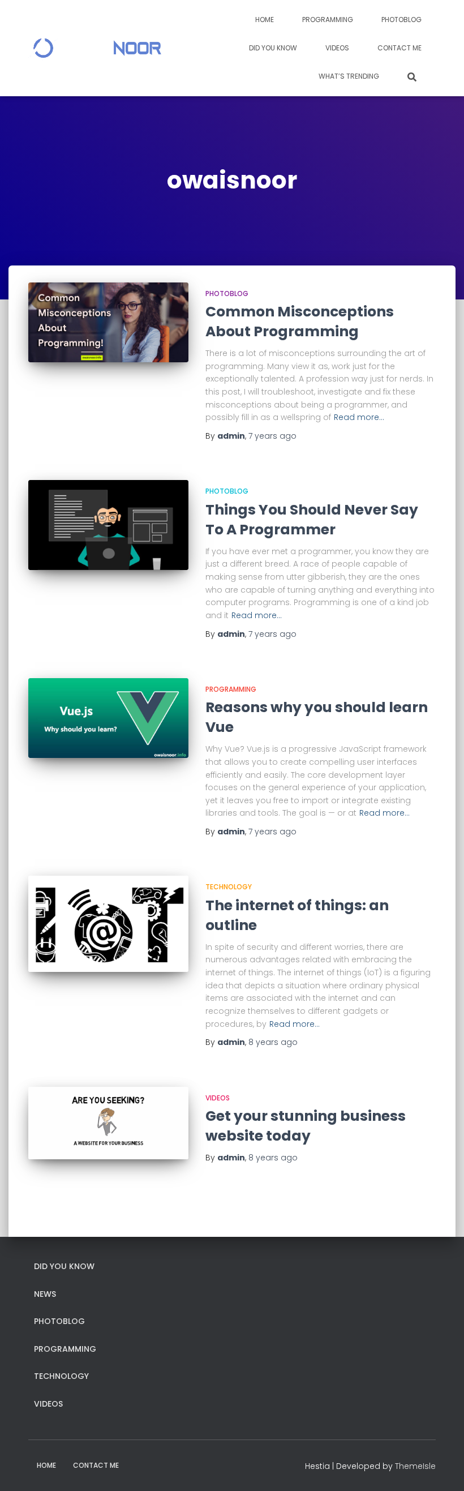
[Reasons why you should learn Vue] (108, 718)
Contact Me (399, 48)
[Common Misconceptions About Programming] (108, 322)
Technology (228, 887)
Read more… (359, 417)
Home (264, 19)
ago (272, 436)
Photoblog (401, 19)
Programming (327, 19)
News (45, 1294)
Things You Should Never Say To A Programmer (311, 519)
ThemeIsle (415, 1466)
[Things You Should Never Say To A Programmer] (108, 525)
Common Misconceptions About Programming (299, 321)
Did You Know (273, 48)
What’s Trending (349, 76)
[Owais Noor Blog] (95, 48)
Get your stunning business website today (305, 1126)
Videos (337, 48)
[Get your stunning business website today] (108, 1123)
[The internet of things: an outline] (108, 924)
